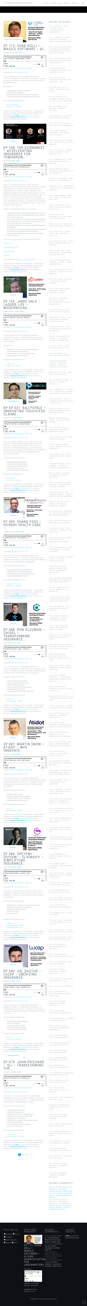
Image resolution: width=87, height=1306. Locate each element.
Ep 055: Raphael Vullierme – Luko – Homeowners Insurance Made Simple (61, 698)
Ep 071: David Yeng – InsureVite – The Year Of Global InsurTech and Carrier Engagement (61, 513)
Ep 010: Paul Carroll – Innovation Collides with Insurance (59, 1090)
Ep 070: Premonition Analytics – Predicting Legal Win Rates (61, 521)
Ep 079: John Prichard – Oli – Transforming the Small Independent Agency (60, 429)
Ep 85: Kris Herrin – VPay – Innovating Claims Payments (59, 354)
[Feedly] (70, 9)
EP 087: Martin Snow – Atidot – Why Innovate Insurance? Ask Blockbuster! (60, 329)
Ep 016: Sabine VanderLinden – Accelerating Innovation (60, 1044)
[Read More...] (28, 1269)
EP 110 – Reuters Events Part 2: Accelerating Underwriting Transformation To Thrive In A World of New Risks (61, 50)
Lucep (9, 1037)
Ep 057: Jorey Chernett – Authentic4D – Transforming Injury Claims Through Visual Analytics (60, 678)
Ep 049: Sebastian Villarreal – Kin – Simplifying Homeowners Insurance (60, 763)
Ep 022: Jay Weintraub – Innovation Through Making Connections (60, 993)
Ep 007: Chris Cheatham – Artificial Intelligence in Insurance (58, 1116)
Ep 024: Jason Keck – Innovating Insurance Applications (61, 979)
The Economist (31, 259)
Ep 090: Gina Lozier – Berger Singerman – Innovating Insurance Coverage (59, 290)
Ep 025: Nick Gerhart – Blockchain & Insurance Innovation (58, 971)
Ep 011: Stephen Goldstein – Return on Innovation (59, 1081)
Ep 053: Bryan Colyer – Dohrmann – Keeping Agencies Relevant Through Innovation (60, 725)
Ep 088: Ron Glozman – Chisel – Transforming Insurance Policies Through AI (61, 319)
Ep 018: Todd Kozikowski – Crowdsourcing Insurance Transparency (59, 1028)
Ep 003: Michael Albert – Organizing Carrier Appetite (60, 1149)
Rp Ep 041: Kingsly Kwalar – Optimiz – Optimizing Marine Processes (59, 420)
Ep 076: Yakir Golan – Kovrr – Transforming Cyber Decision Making (60, 456)
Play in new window (17, 68)
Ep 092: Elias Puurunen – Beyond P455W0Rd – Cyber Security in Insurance (61, 271)
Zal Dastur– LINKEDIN (14, 1039)
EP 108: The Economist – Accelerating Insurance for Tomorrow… (24, 152)
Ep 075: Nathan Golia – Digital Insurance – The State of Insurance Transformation (60, 465)
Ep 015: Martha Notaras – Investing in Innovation (58, 1051)
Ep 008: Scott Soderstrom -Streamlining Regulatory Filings (59, 1107)
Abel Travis (19, 52)
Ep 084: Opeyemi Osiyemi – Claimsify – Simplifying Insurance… (24, 858)
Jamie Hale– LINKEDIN (14, 365)
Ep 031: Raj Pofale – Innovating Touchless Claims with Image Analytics (61, 922)
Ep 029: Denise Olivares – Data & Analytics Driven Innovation (61, 938)
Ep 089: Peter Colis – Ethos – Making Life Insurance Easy (60, 310)
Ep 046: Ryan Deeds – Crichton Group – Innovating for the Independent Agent (60, 791)
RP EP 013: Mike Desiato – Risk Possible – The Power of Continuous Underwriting (60, 338)
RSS (26, 72)
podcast (13, 141)
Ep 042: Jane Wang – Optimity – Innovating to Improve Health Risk (60, 829)
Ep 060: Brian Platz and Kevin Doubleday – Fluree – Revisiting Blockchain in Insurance (61, 646)
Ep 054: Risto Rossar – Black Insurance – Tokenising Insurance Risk (59, 715)
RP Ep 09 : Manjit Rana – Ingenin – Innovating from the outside (61, 706)
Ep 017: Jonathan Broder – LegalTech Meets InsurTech (59, 1036)
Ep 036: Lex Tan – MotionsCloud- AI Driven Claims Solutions (61, 883)
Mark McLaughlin (9, 251)
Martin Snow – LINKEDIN (15, 810)
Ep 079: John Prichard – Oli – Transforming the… (24, 1065)
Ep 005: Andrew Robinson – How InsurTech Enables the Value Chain (61, 1133)
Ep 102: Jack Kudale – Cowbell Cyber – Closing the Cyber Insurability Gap (60, 152)
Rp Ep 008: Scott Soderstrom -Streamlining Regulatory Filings (60, 637)
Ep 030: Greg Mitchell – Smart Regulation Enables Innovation (61, 930)
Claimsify (10, 923)
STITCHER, (23, 115)
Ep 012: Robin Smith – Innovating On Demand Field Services (61, 1074)
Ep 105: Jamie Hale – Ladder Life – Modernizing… (22, 304)
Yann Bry (6, 255)
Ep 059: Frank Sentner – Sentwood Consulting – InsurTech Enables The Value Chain (60, 657)
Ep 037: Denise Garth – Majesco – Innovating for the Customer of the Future (61, 875)
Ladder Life (11, 363)
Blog (60, 3)
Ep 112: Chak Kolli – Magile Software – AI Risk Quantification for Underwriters (59, 29)
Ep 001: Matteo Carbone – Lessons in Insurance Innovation (58, 1175)
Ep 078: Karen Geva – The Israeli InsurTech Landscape (61, 438)
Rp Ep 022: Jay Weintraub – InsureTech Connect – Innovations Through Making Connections (60, 301)
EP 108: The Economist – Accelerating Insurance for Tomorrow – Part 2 (60, 70)
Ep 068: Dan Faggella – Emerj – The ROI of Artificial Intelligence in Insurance (60, 539)
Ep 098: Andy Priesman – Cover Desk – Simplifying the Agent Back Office (60, 197)
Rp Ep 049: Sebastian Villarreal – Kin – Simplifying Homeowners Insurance (61, 142)
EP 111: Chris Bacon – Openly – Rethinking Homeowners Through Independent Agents (60, 39)
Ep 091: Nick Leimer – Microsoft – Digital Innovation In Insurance (61, 281)
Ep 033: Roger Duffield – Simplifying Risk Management (60, 906)
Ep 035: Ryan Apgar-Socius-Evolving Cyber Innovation (59, 891)
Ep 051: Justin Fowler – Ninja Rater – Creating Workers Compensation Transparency (60, 744)
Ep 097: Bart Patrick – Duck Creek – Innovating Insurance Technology (60, 207)
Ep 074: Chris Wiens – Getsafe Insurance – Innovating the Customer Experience (60, 484)
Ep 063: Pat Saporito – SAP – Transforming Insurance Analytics (59, 608)
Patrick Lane (19, 259)
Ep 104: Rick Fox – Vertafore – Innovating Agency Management (61, 124)
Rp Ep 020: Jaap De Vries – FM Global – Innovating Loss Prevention (59, 589)
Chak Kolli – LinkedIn (14, 107)
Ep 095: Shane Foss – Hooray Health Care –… (23, 525)
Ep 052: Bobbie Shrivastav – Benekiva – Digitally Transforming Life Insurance (60, 734)
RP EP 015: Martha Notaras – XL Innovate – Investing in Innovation (60, 382)
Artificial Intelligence (13, 39)
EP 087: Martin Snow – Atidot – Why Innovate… (24, 747)
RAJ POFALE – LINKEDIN (14, 480)
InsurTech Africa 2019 (14, 927)
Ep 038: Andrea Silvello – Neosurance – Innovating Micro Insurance (61, 865)
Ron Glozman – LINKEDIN (15, 701)
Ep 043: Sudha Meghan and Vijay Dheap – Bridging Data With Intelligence (61, 820)
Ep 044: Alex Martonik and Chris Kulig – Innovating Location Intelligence (61, 810)
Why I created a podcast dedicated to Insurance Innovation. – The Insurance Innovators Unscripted (54, 1256)
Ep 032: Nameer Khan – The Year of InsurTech (61, 913)
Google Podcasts (18, 72)
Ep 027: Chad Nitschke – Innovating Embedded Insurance (61, 955)
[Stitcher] (58, 9)
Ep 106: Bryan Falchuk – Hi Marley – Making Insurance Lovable (59, 89)
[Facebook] (8, 1234)
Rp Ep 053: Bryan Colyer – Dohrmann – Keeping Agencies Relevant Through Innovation (60, 98)
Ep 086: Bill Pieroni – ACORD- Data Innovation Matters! (60, 347)
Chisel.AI (10, 699)
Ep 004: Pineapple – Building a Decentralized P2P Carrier (60, 1142)
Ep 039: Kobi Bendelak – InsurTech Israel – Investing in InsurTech (61, 856)
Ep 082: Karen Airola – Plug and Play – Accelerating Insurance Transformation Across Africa (61, 391)
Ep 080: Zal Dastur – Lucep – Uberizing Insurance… (22, 974)
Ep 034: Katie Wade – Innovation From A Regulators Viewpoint (61, 898)
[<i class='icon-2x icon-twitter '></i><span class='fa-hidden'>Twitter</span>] (10, 9)
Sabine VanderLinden (10, 247)
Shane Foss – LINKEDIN (14, 586)
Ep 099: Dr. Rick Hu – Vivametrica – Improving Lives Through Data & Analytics (61, 188)
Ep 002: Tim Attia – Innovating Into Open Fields (60, 1157)
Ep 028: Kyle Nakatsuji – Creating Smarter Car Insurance (58, 946)
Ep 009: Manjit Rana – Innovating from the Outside (61, 1098)
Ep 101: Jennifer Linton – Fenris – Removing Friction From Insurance (61, 161)
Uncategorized (13, 401)
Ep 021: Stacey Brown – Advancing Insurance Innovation (57, 1003)
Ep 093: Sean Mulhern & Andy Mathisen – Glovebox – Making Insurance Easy (60, 262)
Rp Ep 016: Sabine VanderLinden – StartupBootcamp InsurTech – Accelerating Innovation (61, 580)
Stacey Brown (54, 1193)
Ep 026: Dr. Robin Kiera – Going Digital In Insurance (60, 962)
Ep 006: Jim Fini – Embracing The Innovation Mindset (61, 1125)
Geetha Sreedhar (55, 1187)
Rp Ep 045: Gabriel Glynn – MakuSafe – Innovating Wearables (59, 108)
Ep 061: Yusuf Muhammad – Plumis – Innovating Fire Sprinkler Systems (59, 627)
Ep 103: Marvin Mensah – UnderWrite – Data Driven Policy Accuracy (59, 133)
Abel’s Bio (67, 3)
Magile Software (12, 105)
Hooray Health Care (13, 584)
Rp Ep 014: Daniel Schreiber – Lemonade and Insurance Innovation (60, 475)
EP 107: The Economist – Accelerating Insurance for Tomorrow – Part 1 (60, 79)
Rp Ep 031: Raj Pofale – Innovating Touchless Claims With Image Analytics (60, 216)
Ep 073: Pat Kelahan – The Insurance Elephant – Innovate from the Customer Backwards (61, 494)
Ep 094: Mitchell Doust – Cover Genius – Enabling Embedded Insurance (61, 243)
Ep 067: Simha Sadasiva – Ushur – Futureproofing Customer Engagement (61, 549)
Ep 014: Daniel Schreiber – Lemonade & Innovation (58, 1059)
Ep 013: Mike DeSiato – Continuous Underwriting (59, 1066)
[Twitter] (16, 1234)
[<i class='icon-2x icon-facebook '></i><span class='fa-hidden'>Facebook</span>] (22, 9)
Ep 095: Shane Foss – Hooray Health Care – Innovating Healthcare (59, 233)
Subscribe (54, 3)
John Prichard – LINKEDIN (15, 1136)
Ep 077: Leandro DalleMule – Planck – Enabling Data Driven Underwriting (60, 446)
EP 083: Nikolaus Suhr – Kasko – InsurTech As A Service (61, 373)
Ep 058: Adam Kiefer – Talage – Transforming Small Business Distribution (60, 667)
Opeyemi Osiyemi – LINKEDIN (16, 925)
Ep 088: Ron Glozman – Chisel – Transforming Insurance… (24, 634)
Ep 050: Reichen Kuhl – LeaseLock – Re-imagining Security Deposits (58, 753)
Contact (74, 3)
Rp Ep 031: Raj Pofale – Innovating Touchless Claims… (25, 411)
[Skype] (14, 1242)
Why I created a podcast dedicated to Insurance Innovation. (58, 1165)
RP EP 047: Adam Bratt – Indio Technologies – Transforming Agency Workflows (60, 252)
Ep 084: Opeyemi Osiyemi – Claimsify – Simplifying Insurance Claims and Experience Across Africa (58, 364)
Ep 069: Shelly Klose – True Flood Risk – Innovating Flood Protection (61, 530)
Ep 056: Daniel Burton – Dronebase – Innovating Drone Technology (60, 688)
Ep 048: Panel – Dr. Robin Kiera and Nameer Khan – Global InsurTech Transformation (60, 772)
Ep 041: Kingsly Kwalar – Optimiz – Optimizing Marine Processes (61, 838)
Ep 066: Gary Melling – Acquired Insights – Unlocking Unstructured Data (61, 559)
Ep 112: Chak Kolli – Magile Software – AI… (25, 47)
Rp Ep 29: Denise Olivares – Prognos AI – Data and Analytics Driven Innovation (61, 171)
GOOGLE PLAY (30, 115)
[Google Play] (46, 9)
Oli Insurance (11, 1134)
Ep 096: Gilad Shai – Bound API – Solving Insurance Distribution (61, 225)
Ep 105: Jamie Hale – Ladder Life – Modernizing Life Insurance (61, 117)
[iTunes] (34, 9)
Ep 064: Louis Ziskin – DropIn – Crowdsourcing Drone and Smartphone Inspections (60, 599)
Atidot (9, 808)
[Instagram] (8, 1236)
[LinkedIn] (7, 1242)
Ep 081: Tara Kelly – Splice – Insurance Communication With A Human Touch (61, 401)
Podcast (46, 3)
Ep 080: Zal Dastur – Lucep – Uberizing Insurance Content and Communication (60, 410)
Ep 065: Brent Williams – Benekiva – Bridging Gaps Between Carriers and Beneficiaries (58, 569)
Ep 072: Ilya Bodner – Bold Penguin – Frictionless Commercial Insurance (59, 503)
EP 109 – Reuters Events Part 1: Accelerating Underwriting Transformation (60, 60)
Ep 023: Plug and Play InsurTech (61, 986)
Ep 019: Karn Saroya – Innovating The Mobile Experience (61, 1019)
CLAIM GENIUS (11, 478)
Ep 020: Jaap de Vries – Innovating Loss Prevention (59, 1012)
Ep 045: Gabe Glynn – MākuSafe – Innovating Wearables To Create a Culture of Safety (61, 801)
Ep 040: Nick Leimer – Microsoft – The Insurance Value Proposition (61, 846)
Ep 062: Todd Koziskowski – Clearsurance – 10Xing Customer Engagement (59, 618)
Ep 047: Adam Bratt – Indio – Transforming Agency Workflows (59, 782)
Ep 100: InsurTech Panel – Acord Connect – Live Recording (61, 179)
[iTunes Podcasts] (10, 1239)
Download (28, 68)
